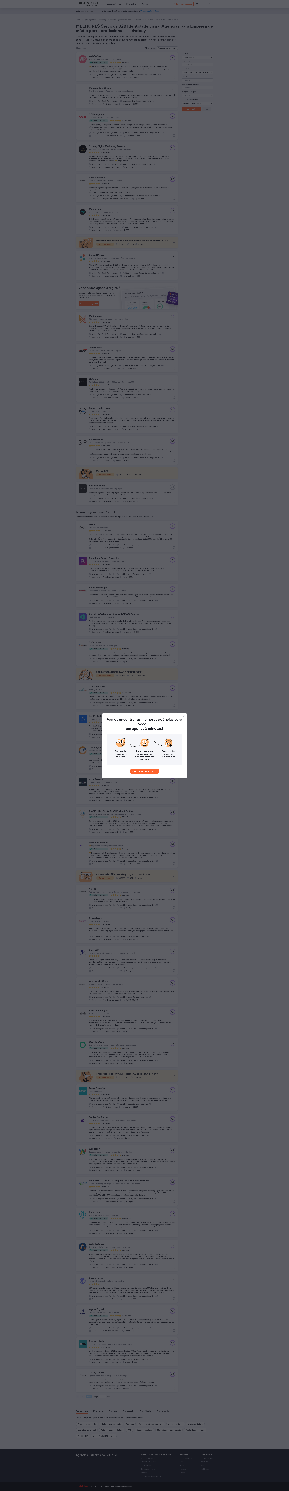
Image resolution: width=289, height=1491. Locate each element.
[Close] (184, 715)
